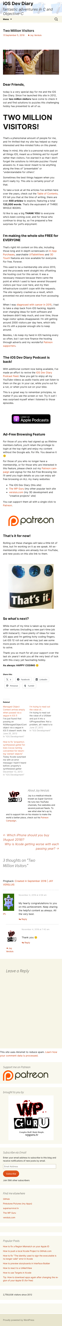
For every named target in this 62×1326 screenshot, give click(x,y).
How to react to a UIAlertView (17, 1268)
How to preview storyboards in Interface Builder (26, 1263)
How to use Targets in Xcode (17, 1272)
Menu (6, 19)
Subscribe (11, 1173)
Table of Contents (47, 193)
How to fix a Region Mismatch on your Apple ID (26, 1246)
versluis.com (16, 492)
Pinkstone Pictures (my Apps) (17, 1203)
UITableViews (36, 254)
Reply (24, 919)
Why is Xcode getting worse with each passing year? (32, 846)
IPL (4, 914)
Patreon (7, 505)
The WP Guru (16, 488)
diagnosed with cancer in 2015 (34, 304)
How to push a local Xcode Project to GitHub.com (27, 1251)
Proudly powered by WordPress (18, 1320)
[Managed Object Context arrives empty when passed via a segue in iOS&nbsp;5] (16, 721)
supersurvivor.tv (11, 1208)
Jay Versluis (36, 35)
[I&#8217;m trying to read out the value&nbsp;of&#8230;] (42, 718)
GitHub (6, 1199)
